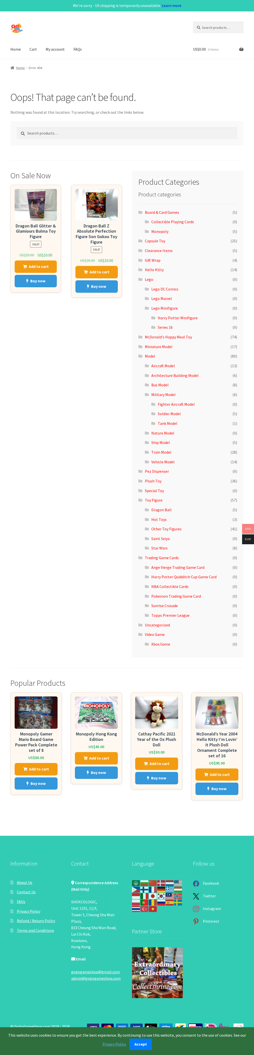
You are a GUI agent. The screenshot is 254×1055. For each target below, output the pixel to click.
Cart (33, 49)
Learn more (171, 5)
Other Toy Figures (166, 528)
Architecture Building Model (175, 375)
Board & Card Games (162, 212)
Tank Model (167, 423)
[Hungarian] (178, 889)
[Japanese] (153, 895)
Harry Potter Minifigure (178, 317)
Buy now (37, 280)
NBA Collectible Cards (170, 586)
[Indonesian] (136, 895)
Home (15, 49)
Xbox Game (160, 644)
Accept (140, 1044)
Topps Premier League (170, 615)
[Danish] (161, 882)
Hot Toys (159, 519)
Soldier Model (169, 413)
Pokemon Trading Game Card (176, 596)
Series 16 (165, 327)
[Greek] (170, 889)
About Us (24, 882)
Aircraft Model (163, 365)
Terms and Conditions (35, 930)
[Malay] (170, 895)
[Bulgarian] (144, 882)
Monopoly (159, 231)
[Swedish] (178, 902)
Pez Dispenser (157, 471)
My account (55, 49)
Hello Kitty (154, 269)
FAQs (77, 49)
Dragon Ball (161, 509)
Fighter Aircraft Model (176, 404)
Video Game (155, 634)
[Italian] (144, 895)
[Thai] (136, 908)
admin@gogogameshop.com (96, 978)
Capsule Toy (155, 240)
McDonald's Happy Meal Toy (168, 336)
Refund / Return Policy (36, 920)
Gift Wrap (152, 260)
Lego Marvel (161, 298)
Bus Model (160, 384)
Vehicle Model (163, 461)
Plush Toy (153, 480)
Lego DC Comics (164, 289)
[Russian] (161, 902)
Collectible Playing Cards (172, 221)
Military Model (163, 394)
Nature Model (162, 433)
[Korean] (161, 895)
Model (150, 356)
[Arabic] (136, 882)
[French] (153, 889)
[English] (178, 882)
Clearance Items (159, 250)
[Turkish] (144, 908)
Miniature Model (158, 346)
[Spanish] (170, 902)
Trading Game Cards (162, 557)
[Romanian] (153, 902)
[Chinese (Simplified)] (153, 882)
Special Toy (154, 490)
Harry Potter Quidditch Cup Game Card (184, 576)
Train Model (161, 452)
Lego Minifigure (164, 308)
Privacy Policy (28, 911)
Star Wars (159, 548)
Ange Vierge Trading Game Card (177, 567)
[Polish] (136, 902)
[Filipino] (136, 889)
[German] (161, 889)
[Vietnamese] (153, 908)
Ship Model (160, 442)
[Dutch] (170, 882)
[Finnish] (144, 889)
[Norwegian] (178, 895)
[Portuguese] (144, 902)
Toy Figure (153, 500)
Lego (149, 279)
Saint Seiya (160, 538)
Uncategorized (157, 624)
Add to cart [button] (39, 266)
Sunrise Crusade (164, 605)
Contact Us (26, 891)
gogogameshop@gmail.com (95, 971)
